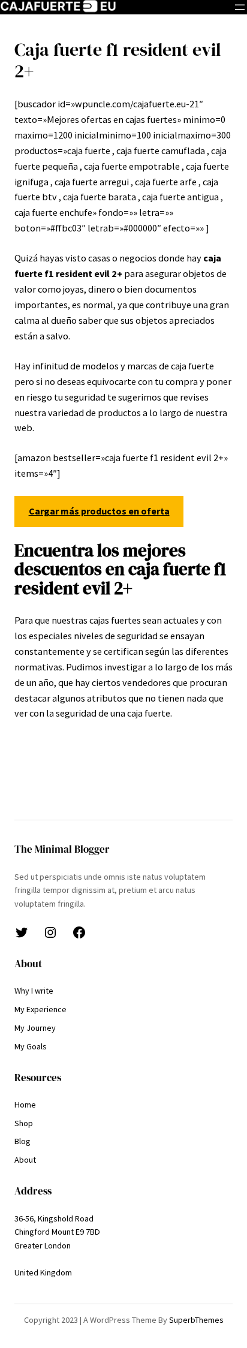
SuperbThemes (196, 1319)
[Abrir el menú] (240, 7)
